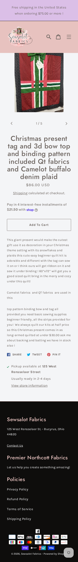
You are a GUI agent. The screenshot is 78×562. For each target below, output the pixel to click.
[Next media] (66, 123)
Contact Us (15, 445)
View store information (29, 385)
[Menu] (69, 37)
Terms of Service (20, 509)
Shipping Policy (19, 519)
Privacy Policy (17, 489)
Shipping (20, 193)
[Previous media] (11, 123)
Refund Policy (17, 499)
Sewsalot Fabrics (31, 553)
